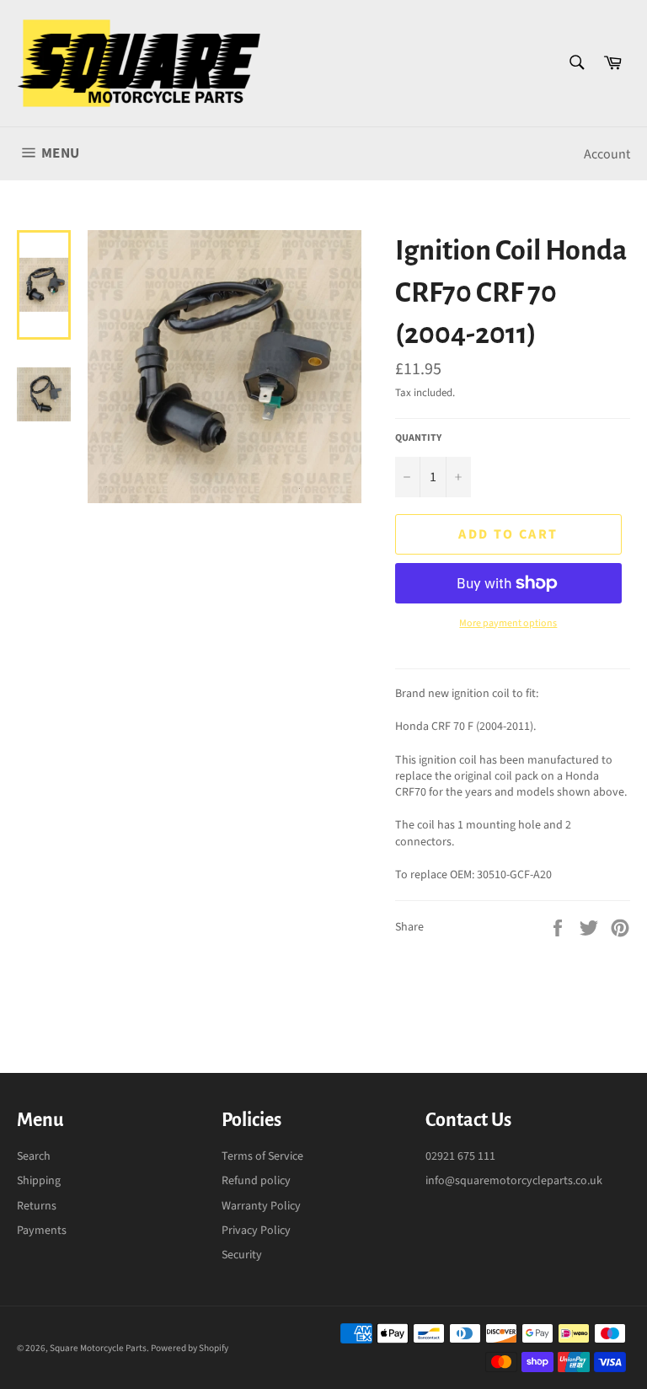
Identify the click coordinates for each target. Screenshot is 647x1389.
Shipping (39, 1180)
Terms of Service (262, 1156)
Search (34, 1156)
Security (242, 1255)
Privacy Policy (256, 1230)
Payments (42, 1230)
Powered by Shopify (189, 1348)
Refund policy (256, 1180)
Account (607, 154)
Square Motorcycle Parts (98, 1348)
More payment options (508, 623)
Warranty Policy (261, 1206)
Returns (36, 1206)
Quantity (418, 438)
